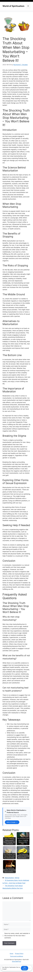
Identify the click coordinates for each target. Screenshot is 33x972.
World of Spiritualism (13, 6)
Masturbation (9, 878)
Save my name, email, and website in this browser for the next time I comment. (17, 936)
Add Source (24, 968)
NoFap (17, 878)
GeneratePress (16, 961)
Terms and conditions (16, 956)
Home (11, 953)
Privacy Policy (19, 953)
